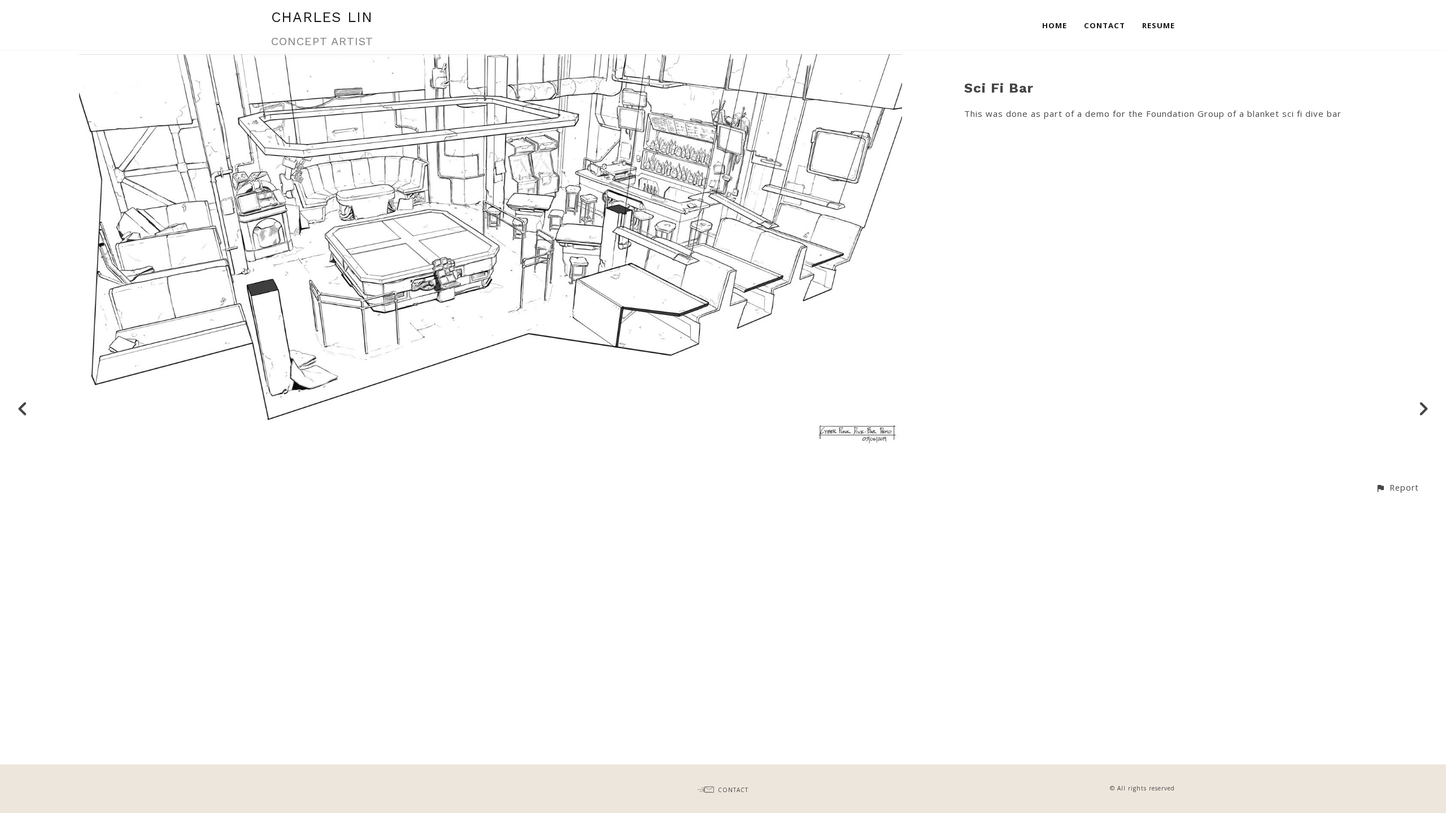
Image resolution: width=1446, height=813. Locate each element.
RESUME (1158, 25)
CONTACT (1104, 25)
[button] (1397, 487)
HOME (1054, 25)
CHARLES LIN (322, 17)
